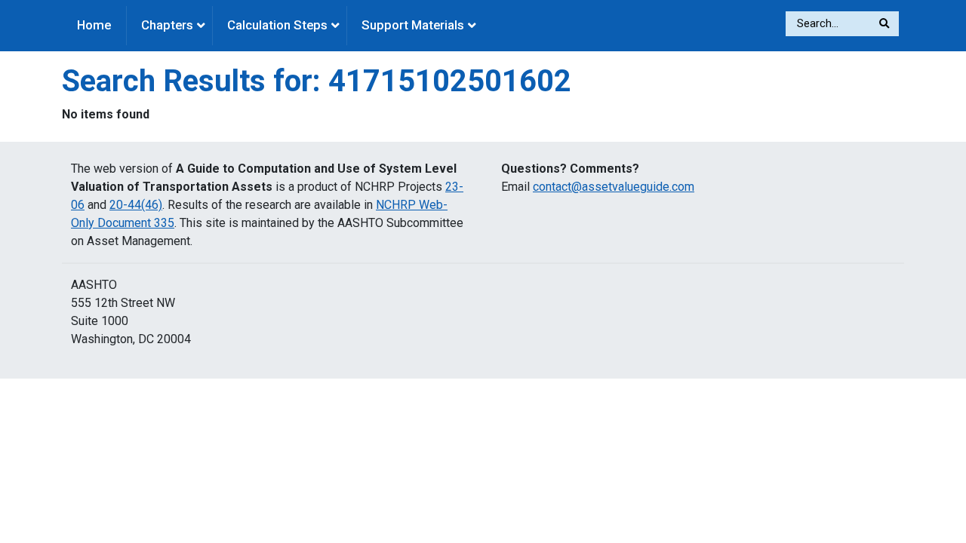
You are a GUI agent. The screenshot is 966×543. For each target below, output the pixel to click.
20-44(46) (135, 205)
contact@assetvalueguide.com (613, 186)
